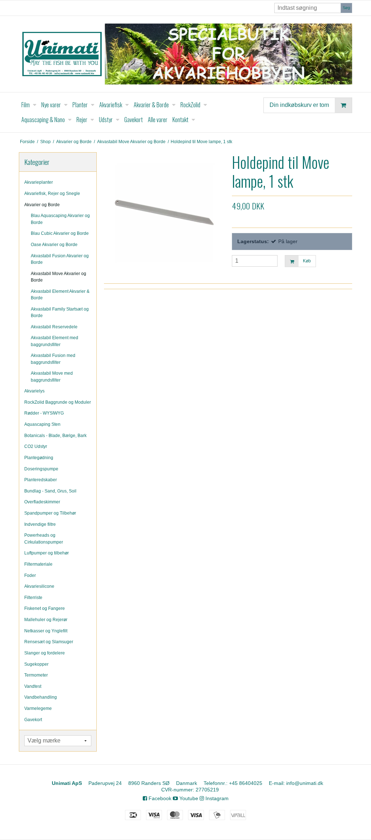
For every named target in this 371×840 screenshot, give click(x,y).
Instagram (216, 798)
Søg (346, 7)
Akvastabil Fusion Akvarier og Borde (60, 259)
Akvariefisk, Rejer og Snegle (52, 193)
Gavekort (33, 719)
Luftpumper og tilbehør (46, 553)
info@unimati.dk (304, 783)
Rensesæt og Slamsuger (48, 641)
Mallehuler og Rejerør (45, 619)
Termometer (36, 675)
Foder (30, 575)
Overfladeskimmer (42, 501)
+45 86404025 (245, 783)
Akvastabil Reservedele (54, 326)
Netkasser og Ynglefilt (45, 630)
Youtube (188, 798)
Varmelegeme (38, 708)
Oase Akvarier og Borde (54, 244)
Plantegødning (38, 457)
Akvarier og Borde (42, 204)
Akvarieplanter (38, 182)
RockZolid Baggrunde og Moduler (57, 402)
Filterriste (33, 597)
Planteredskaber (40, 479)
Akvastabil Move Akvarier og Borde (58, 277)
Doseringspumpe (41, 468)
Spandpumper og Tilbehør (50, 513)
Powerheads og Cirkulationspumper (43, 538)
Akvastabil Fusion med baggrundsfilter (53, 359)
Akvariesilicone (39, 586)
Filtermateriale (38, 564)
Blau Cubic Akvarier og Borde (60, 233)
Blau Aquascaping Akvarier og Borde (60, 219)
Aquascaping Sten (42, 424)
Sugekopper (36, 664)
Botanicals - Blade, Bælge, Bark (55, 435)
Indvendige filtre (40, 524)
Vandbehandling (40, 697)
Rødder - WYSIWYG (44, 413)
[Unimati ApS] (185, 54)
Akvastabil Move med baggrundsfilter (52, 376)
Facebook (159, 798)
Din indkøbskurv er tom (299, 104)
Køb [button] (307, 260)
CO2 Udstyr (35, 446)
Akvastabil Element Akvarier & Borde (60, 294)
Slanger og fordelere (44, 653)
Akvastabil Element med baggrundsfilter (54, 341)
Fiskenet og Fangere (44, 608)
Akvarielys (34, 391)
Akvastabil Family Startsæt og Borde (60, 312)
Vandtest (32, 686)
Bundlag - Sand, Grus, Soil (50, 491)
